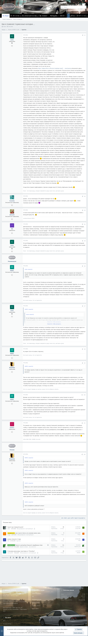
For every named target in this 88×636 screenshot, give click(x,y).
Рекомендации (12, 261)
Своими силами (24, 547)
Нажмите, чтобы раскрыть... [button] (54, 324)
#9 (84, 363)
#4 (84, 224)
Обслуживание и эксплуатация (25, 529)
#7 (84, 306)
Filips (79, 534)
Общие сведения (36, 593)
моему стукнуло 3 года (14, 539)
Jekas (8, 529)
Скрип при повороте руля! (15, 527)
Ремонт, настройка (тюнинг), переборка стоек (28, 545)
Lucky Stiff (77, 528)
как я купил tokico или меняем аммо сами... (28, 533)
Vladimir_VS (10, 547)
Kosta (4, 26)
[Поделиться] (82, 35)
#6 (84, 266)
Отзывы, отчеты (36, 605)
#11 (84, 423)
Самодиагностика (36, 599)
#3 (84, 210)
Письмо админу (7, 624)
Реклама (12, 450)
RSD (8, 541)
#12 (84, 454)
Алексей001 (10, 553)
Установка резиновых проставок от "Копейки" (21, 551)
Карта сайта (35, 609)
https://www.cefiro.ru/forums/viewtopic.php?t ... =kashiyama (54, 68)
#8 (84, 349)
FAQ (33, 596)
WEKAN (78, 552)
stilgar (9, 535)
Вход (4, 621)
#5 (84, 241)
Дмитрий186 (82, 600)
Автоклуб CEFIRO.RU (10, 590)
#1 (84, 35)
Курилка (18, 541)
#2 (84, 196)
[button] (20, 16)
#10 (84, 395)
